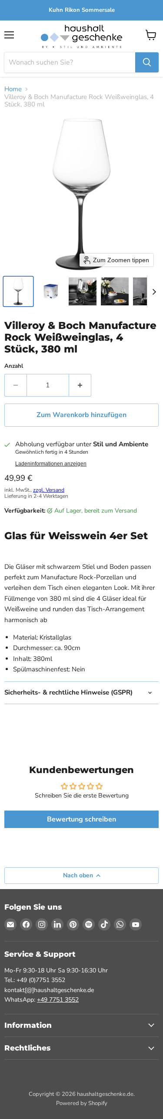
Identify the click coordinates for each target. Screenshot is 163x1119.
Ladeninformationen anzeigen (50, 464)
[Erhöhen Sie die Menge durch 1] (80, 385)
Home (13, 89)
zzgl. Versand (48, 489)
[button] (18, 291)
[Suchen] (147, 62)
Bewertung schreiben (81, 819)
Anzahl (13, 366)
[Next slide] (154, 291)
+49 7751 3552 (58, 1000)
